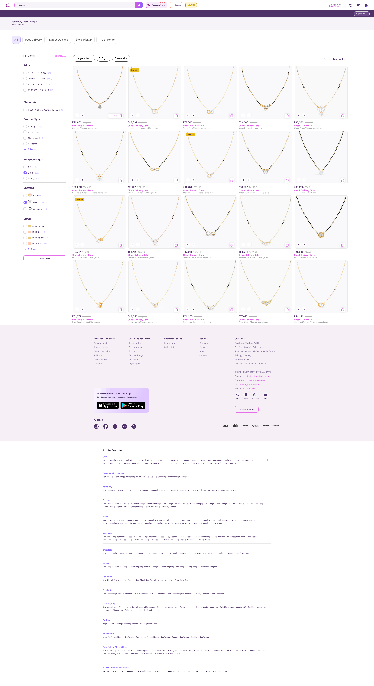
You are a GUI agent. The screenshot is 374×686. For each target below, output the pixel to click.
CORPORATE (171, 671)
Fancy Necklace (171, 540)
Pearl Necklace (202, 537)
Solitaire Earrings (138, 504)
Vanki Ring (225, 520)
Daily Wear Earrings (152, 507)
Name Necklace (109, 540)
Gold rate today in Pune (259, 650)
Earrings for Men (123, 624)
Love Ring (119, 523)
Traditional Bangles (209, 567)
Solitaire (120, 490)
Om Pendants (186, 594)
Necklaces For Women (236, 537)
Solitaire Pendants (141, 594)
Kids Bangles (136, 567)
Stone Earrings (137, 507)
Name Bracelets (214, 553)
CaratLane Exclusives (113, 473)
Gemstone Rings (161, 520)
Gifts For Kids (247, 460)
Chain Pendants (173, 594)
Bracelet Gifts (180, 463)
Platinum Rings (133, 520)
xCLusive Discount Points (189, 671)
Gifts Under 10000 (137, 460)
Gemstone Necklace (155, 537)
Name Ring (258, 520)
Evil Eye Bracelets (168, 553)
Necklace (107, 533)
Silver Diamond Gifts (232, 463)
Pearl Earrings (221, 504)
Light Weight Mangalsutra (113, 610)
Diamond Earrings (122, 504)
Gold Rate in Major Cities (115, 647)
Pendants (107, 590)
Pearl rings (155, 523)
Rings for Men (108, 624)
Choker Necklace (187, 537)
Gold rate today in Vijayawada (115, 653)
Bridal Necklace (155, 540)
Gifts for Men (108, 460)
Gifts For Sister (261, 460)
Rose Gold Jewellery (210, 490)
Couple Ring (202, 520)
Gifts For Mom (108, 463)
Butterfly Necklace (140, 540)
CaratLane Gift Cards (189, 460)
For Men (107, 620)
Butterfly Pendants (201, 594)
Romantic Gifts (234, 460)
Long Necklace (253, 537)
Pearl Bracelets (153, 553)
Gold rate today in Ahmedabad (167, 653)
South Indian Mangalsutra (167, 607)
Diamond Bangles (122, 567)
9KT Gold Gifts (216, 463)
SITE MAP (106, 671)
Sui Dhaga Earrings (236, 504)
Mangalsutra (109, 603)
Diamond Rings (109, 520)
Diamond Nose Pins (136, 580)
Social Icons (237, 394)
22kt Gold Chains (203, 540)
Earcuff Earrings (109, 507)
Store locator (172, 477)
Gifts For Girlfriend (123, 463)
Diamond (111, 490)
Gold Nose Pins (120, 580)
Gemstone (130, 490)
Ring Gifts (204, 463)
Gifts (105, 456)
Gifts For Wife (155, 463)
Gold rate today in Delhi (214, 650)
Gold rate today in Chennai (114, 650)
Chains (183, 490)
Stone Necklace (124, 540)
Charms (162, 490)
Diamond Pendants (124, 594)
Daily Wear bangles (151, 567)
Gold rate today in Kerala (236, 650)
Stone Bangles (180, 567)
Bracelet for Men (138, 624)
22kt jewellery (142, 490)
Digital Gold (140, 477)
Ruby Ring (236, 520)
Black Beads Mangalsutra (207, 607)
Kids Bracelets (139, 553)
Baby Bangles (193, 567)
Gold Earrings (108, 504)
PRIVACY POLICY (118, 671)
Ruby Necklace (172, 537)
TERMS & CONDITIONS (135, 671)
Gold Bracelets (109, 553)
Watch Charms (172, 490)
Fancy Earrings (123, 507)
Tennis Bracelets (184, 553)
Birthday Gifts (205, 460)
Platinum (153, 490)
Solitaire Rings (147, 520)
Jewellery (107, 486)
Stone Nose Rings (182, 580)
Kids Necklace (140, 537)
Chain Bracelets (199, 553)
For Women (108, 633)
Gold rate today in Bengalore (166, 650)
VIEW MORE (45, 258)
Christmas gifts (121, 460)
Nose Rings (107, 580)
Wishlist (358, 5)
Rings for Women (110, 637)
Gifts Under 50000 (171, 460)
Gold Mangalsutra (110, 607)
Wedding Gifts (193, 463)
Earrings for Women (126, 637)
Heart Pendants (217, 594)
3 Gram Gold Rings (182, 523)
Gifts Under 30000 (154, 460)
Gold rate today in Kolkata (141, 653)
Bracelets (107, 549)
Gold (104, 490)
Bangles (107, 563)
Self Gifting (119, 477)
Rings (105, 516)
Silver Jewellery (194, 490)
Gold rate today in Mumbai (191, 650)
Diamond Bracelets (124, 553)
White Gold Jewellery (229, 490)
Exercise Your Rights (154, 671)
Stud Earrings (208, 504)
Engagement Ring (188, 520)
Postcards (129, 477)
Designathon (184, 477)
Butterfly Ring (130, 523)
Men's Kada (152, 624)
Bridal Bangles (167, 567)
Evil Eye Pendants (157, 594)
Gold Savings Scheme (156, 477)
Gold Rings (121, 520)
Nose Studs (150, 580)
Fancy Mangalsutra (188, 607)
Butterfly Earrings (169, 507)
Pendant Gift (168, 463)
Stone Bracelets (228, 553)
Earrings (107, 500)
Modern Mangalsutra (146, 607)
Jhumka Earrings (181, 504)
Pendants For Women (180, 637)
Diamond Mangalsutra (128, 607)
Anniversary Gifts (220, 460)
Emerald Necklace (186, 540)
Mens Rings (174, 520)
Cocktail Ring (108, 523)
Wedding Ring (214, 520)
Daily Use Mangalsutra (134, 610)
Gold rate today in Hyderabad (139, 650)
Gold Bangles (108, 567)
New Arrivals (108, 477)
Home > (14, 25)
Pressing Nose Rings (164, 580)
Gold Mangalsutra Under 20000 (233, 607)
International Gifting (140, 463)
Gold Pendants (109, 594)
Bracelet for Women (144, 637)
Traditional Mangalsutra (257, 607)
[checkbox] (47, 73)
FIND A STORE (248, 409)
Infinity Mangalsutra (153, 610)
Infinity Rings (143, 523)
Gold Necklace (109, 537)
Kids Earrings (168, 504)
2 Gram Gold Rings (199, 523)
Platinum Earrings (154, 504)
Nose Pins (107, 576)
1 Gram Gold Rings (215, 523)
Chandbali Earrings (254, 504)
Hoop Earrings (196, 504)
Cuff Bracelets (243, 553)
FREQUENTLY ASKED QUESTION (214, 671)
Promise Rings (167, 523)
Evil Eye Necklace (218, 537)
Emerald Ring (247, 520)
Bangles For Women (162, 637)
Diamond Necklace (124, 537)
